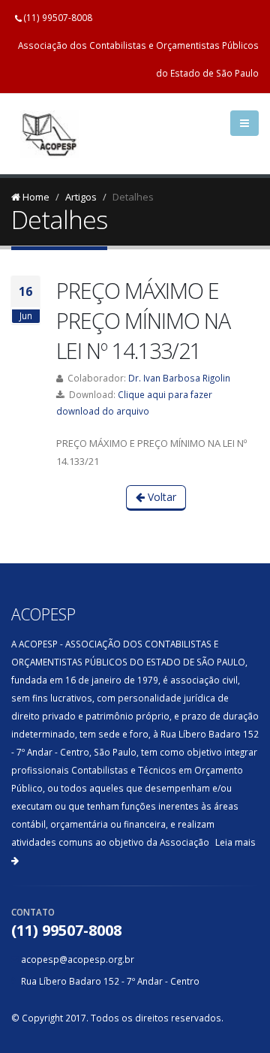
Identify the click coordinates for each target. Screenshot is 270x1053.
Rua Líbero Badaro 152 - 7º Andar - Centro (110, 981)
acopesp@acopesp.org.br (77, 959)
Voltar (160, 497)
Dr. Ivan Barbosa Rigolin (179, 378)
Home (35, 197)
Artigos (81, 197)
